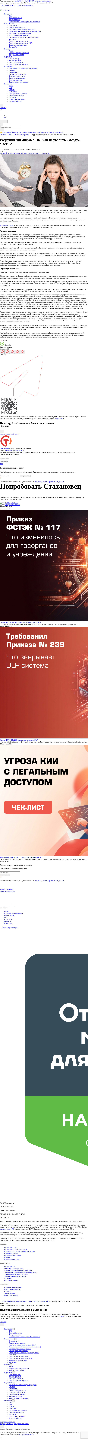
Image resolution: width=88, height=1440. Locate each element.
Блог (10, 88)
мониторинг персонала (40, 153)
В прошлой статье (6, 225)
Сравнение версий (11, 1253)
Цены (11, 51)
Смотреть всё (5, 509)
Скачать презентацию (16, 99)
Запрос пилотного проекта (18, 64)
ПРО (10, 16)
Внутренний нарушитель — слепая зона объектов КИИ (20, 857)
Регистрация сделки (16, 62)
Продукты (8, 14)
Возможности (9, 24)
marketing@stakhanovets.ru (14, 450)
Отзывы (11, 90)
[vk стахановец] (7, 906)
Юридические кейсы (16, 95)
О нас (11, 86)
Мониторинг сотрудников (18, 35)
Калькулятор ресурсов (17, 76)
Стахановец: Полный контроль (15, 1249)
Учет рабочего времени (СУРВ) (15, 1274)
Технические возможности (18, 41)
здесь (62, 1316)
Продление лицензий (16, 55)
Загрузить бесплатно (7, 1422)
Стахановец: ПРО (10, 1248)
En (5, 117)
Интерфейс (13, 47)
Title (1, 464)
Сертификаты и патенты (18, 94)
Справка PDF (13, 72)
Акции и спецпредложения (19, 53)
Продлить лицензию (11, 1259)
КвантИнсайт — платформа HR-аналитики (24, 22)
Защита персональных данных (20, 33)
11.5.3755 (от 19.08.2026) (24, 1)
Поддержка (8, 66)
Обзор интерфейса (11, 1280)
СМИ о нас (13, 92)
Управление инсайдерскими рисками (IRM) (25, 31)
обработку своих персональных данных (49, 482)
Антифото (12, 39)
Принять (3, 1322)
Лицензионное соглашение (18, 82)
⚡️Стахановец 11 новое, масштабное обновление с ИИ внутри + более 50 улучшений (31, 132)
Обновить (42, 1)
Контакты (12, 97)
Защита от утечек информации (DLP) (22, 29)
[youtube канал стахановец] (12, 906)
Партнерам (8, 57)
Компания (8, 84)
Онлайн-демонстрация (17, 27)
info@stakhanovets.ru (25, 5)
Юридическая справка (17, 78)
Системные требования (17, 74)
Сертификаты (9, 915)
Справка (12, 70)
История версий (14, 20)
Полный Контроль (15, 18)
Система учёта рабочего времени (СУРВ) (24, 37)
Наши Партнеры (15, 60)
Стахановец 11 (14, 25)
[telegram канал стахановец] (2, 906)
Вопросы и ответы (15, 80)
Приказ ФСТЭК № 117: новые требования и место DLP (20, 622)
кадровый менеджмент (8, 153)
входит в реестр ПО (7, 1229)
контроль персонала (24, 153)
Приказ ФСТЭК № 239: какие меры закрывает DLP (19, 740)
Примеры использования (18, 45)
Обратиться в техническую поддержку (23, 68)
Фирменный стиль (15, 101)
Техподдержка (9, 1293)
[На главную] (13, 887)
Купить (7, 49)
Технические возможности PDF (20, 43)
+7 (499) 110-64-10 (8, 5)
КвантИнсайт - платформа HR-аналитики (19, 1251)
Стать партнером (15, 59)
